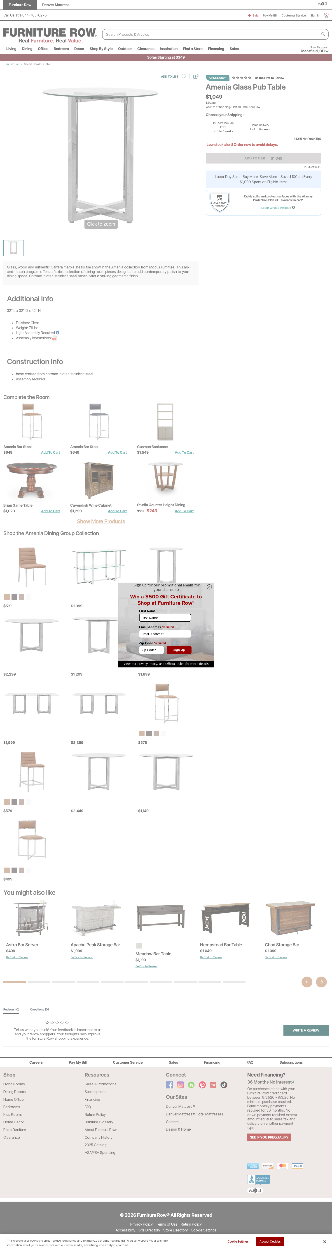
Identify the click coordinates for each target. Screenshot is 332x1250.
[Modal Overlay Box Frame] (166, 625)
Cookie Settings (238, 1241)
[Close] (325, 1242)
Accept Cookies (270, 1241)
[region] (166, 1242)
